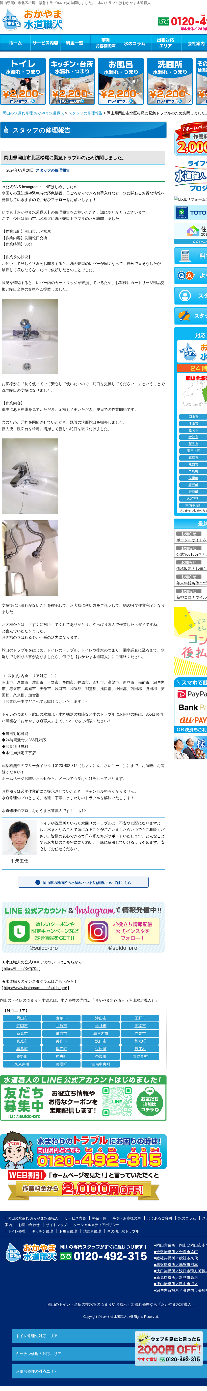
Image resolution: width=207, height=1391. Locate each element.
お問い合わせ (29, 1225)
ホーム (15, 42)
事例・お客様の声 (106, 42)
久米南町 (22, 1064)
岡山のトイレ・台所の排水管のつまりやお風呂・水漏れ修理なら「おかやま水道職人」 (121, 1304)
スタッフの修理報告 (85, 113)
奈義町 (101, 1056)
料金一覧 (75, 42)
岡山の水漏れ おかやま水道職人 (33, 1218)
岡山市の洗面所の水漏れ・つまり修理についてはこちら (87, 883)
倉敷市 (61, 1018)
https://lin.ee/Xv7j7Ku (21, 968)
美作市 (61, 1041)
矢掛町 (101, 1049)
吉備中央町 (100, 1064)
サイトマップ (56, 1225)
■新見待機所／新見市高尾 (176, 1277)
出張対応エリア (166, 42)
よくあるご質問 (159, 1218)
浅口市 (101, 1041)
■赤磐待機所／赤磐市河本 (176, 1264)
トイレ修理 (16, 1231)
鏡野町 (22, 1056)
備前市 (61, 1033)
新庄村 (140, 1049)
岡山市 (22, 1018)
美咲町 (61, 1064)
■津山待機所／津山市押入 (176, 1284)
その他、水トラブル (123, 1231)
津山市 (101, 1018)
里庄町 (61, 1049)
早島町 (22, 1049)
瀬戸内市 (100, 1033)
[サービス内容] (36, 42)
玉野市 (140, 1018)
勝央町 (61, 1056)
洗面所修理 (92, 1231)
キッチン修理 (42, 1231)
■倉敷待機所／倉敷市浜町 (176, 1252)
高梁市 (140, 1026)
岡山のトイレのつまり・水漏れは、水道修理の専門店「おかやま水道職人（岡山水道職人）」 (79, 1000)
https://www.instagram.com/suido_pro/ (35, 988)
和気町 (140, 1041)
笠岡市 (22, 1026)
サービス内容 (45, 42)
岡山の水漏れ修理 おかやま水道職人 (33, 113)
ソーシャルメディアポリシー (96, 1225)
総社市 (101, 1026)
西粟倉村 (140, 1056)
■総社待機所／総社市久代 (176, 1258)
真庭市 (22, 1041)
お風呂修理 (68, 1231)
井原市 (61, 1026)
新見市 (22, 1033)
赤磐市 (140, 1033)
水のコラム (136, 42)
